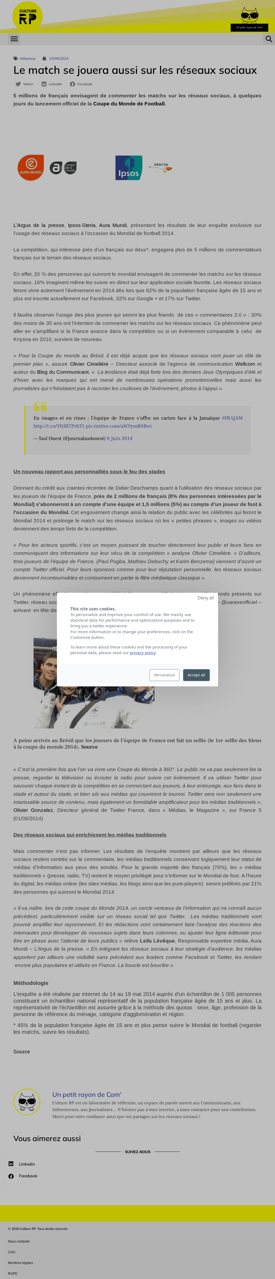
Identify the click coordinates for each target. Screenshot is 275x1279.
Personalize (164, 674)
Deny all (206, 598)
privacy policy (142, 652)
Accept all (196, 674)
